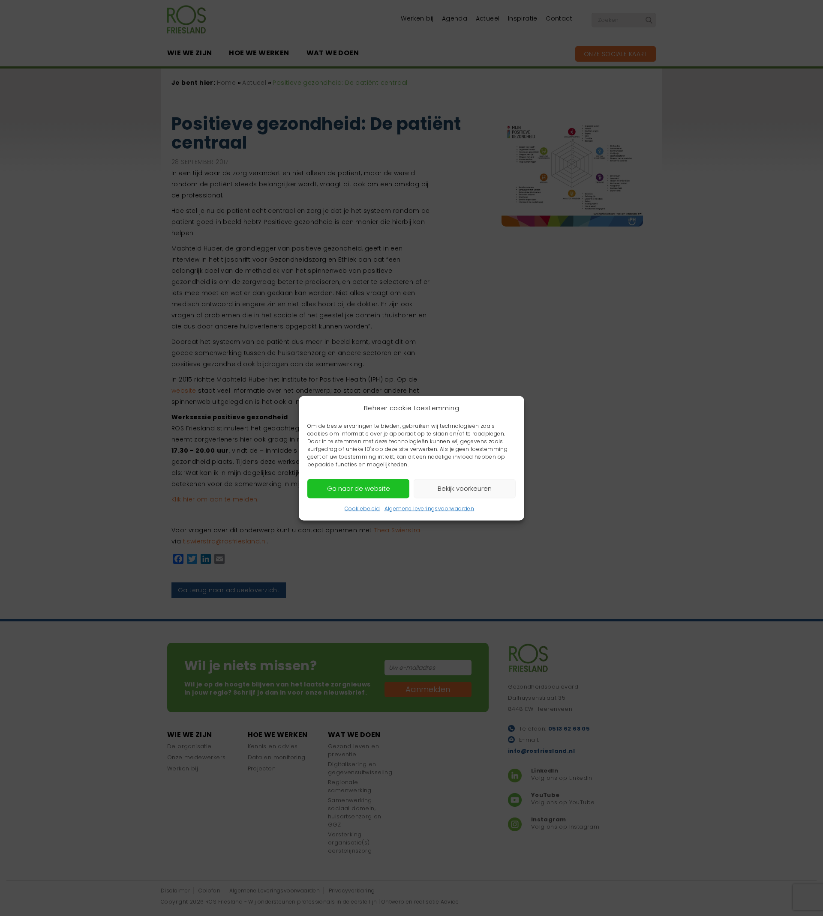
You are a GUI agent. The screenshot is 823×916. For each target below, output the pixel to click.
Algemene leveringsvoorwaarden (429, 508)
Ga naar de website (358, 488)
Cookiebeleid (362, 508)
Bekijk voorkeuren (465, 488)
